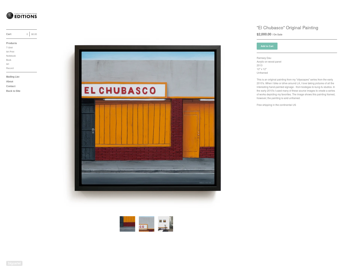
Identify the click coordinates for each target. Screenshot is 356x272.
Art (7, 63)
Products (11, 43)
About (9, 81)
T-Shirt (9, 47)
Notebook (11, 55)
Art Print (10, 51)
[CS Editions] (21, 17)
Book (8, 59)
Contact (10, 86)
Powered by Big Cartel (14, 263)
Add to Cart (267, 46)
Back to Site (13, 91)
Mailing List (12, 76)
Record (10, 68)
